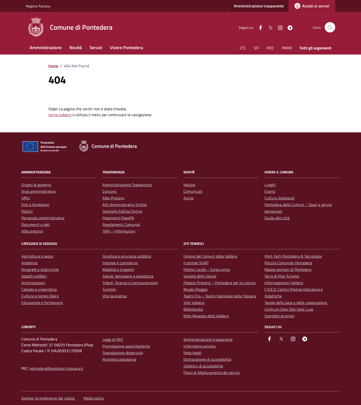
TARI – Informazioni (118, 231)
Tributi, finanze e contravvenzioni (130, 283)
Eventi (269, 191)
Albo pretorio (32, 231)
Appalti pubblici (34, 276)
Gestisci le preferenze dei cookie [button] (48, 398)
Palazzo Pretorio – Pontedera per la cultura (219, 283)
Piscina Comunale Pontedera (288, 263)
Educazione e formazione (42, 303)
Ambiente (29, 263)
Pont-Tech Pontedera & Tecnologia (293, 256)
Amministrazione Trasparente (127, 185)
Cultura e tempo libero (40, 296)
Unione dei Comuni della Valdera (210, 256)
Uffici (25, 198)
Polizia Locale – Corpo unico (206, 269)
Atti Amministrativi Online (124, 205)
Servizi (96, 47)
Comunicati (192, 191)
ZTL (243, 48)
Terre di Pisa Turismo (281, 276)
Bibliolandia (193, 309)
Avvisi (188, 198)
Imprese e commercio (120, 263)
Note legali (192, 353)
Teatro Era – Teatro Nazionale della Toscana (219, 296)
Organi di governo (36, 185)
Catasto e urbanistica (39, 289)
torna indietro (59, 115)
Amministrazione (46, 47)
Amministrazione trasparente (259, 6)
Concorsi (109, 191)
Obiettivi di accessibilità (203, 366)
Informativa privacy (199, 346)
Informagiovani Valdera (283, 283)
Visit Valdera (193, 303)
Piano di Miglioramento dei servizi (211, 373)
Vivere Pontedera (126, 47)
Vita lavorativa (114, 296)
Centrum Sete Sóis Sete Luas (288, 309)
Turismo (109, 289)
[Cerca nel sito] (330, 27)
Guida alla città (277, 218)
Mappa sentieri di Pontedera (287, 269)
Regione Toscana (38, 6)
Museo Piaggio (195, 289)
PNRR (287, 48)
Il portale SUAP (195, 263)
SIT (256, 48)
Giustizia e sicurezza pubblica (126, 256)
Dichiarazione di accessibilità (207, 359)
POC (270, 48)
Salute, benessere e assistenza (127, 276)
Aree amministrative (38, 191)
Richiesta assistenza (119, 359)
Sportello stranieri (279, 316)
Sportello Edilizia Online (122, 211)
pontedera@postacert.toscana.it (56, 368)
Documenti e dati (35, 224)
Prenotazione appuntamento (126, 346)
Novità (75, 47)
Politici (27, 211)
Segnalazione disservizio (122, 353)
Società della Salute (199, 276)
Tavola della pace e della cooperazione (295, 303)
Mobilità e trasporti (118, 269)
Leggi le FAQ (112, 339)
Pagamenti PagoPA (118, 218)
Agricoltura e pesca (37, 256)
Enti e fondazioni (35, 205)
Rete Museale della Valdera (206, 316)
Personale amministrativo (42, 218)
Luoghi (270, 185)
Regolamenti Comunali (121, 224)
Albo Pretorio (113, 198)
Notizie (189, 185)
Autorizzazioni (33, 283)
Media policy (93, 398)
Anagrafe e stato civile (40, 269)
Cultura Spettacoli (279, 198)
